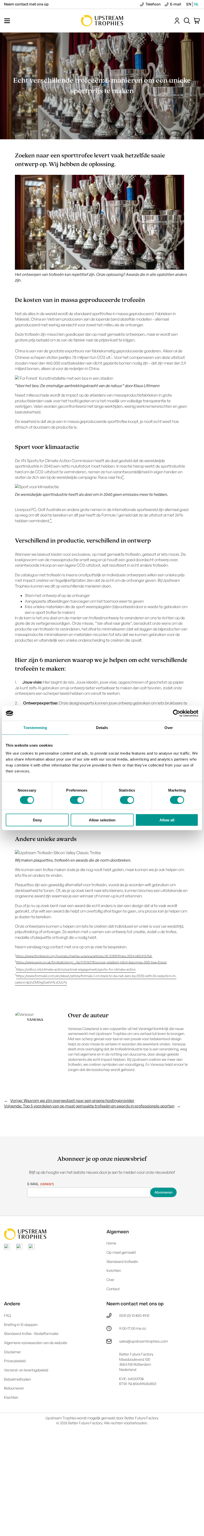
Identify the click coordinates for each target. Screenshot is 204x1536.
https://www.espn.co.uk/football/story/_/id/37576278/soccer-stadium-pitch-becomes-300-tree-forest (91, 962)
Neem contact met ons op (26, 4)
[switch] (77, 800)
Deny (37, 820)
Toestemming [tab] (35, 728)
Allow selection (102, 820)
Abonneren (163, 1192)
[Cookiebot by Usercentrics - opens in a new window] (176, 713)
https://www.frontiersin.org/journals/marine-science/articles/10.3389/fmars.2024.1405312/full (84, 956)
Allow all (166, 820)
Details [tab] (102, 728)
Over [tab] (168, 728)
